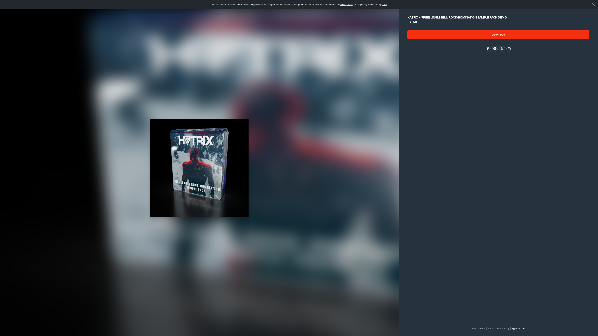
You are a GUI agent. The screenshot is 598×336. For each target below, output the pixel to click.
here (384, 4)
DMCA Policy (503, 328)
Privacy (491, 328)
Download (498, 34)
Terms (482, 328)
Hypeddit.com (518, 328)
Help (474, 328)
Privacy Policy (346, 4)
